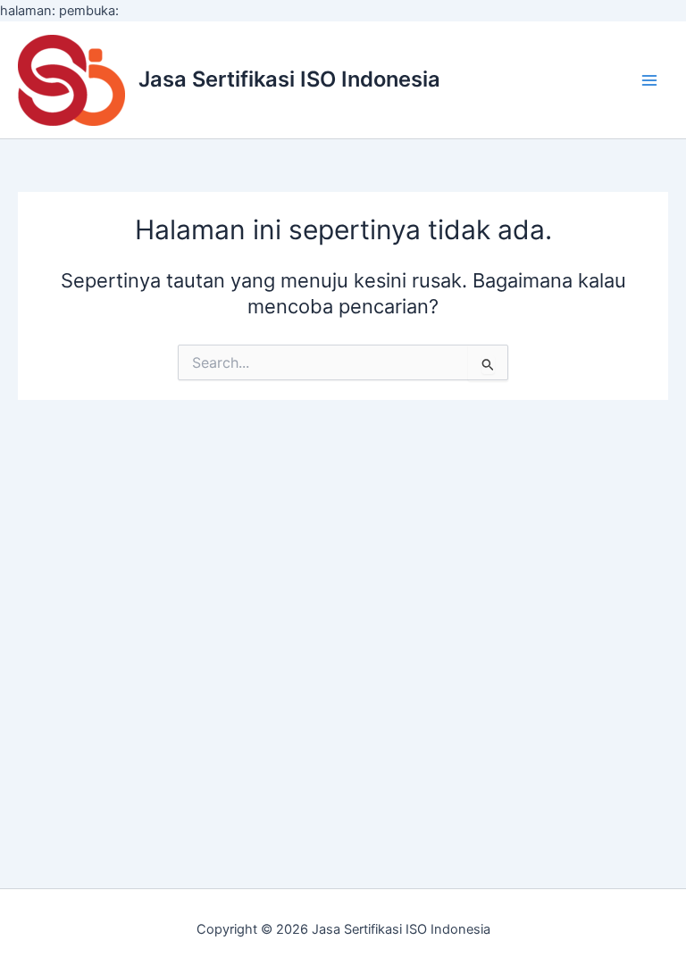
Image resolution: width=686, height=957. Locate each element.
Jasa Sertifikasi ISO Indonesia (289, 79)
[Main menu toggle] (649, 80)
